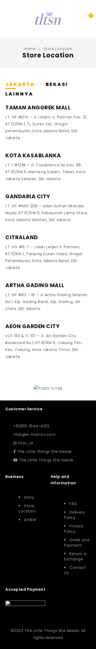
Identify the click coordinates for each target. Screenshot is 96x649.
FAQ (73, 503)
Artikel (30, 519)
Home (29, 48)
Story (29, 497)
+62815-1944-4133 (31, 426)
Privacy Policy (74, 528)
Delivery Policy (74, 515)
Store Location (27, 508)
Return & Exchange (75, 556)
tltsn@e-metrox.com (34, 434)
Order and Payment (77, 542)
